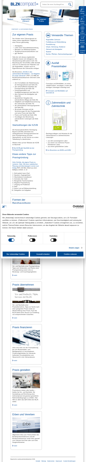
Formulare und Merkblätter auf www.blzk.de (57, 92)
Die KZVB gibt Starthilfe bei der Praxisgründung (23, 149)
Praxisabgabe (74, 19)
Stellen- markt (82, 22)
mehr (15, 275)
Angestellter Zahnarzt (26, 20)
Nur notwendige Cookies (16, 254)
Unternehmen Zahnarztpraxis (57, 20)
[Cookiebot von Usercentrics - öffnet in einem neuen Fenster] (74, 206)
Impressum (59, 461)
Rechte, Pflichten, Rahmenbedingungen (59, 54)
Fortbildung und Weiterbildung (56, 42)
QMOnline (82, 32)
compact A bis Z (82, 51)
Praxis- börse (82, 12)
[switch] (32, 240)
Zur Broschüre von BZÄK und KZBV (59, 150)
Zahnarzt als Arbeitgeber (54, 49)
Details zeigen (74, 248)
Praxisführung (50, 44)
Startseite (15, 29)
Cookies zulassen (70, 254)
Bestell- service (82, 41)
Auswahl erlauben (43, 254)
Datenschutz (50, 461)
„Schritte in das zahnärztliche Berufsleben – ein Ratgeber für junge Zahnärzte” (26, 73)
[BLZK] (23, 3)
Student (10, 19)
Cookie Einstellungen (69, 461)
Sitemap (43, 461)
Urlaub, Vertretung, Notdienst (55, 47)
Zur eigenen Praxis (41, 20)
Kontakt (38, 461)
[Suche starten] (70, 4)
